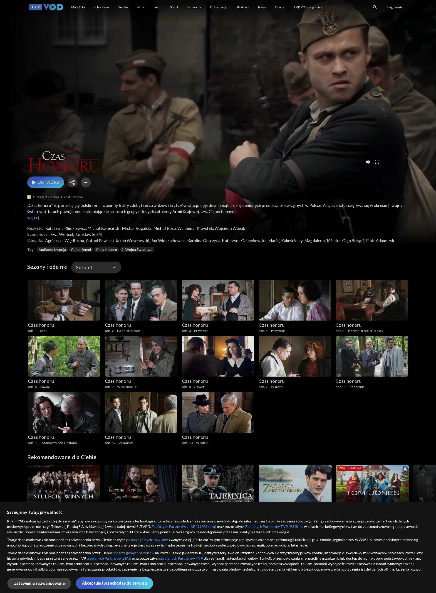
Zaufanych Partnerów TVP (181, 558)
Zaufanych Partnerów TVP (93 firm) (274, 526)
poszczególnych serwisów (147, 539)
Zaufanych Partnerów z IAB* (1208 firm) (183, 526)
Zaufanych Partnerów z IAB (109, 558)
